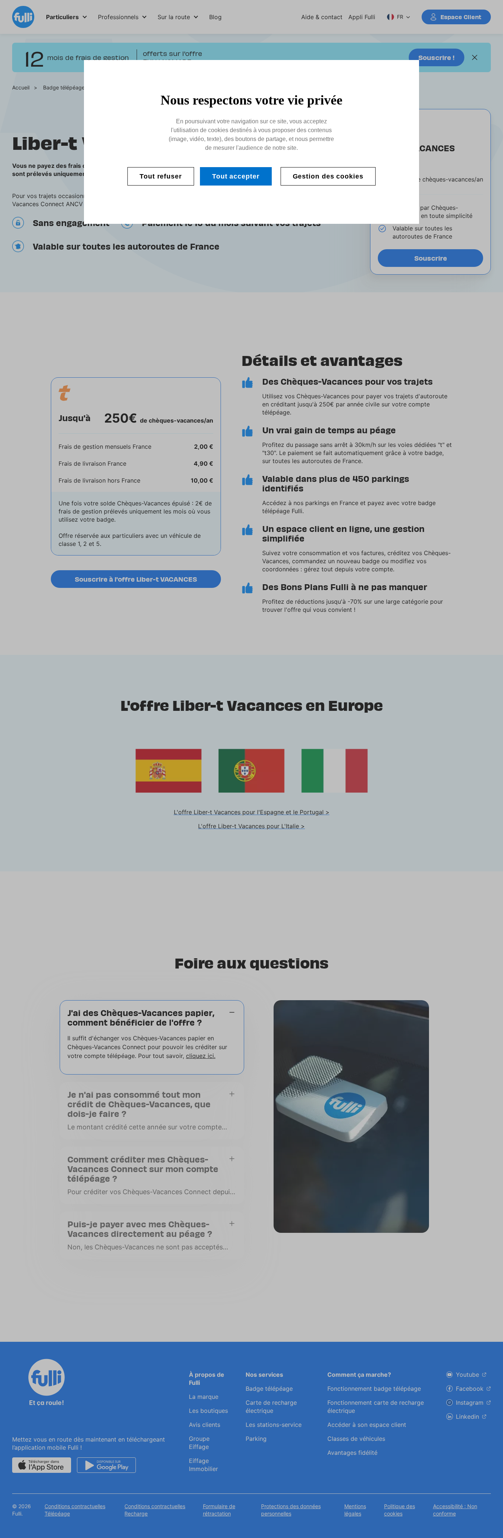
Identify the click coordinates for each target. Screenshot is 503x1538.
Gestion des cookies (328, 176)
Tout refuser (161, 176)
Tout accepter (236, 176)
